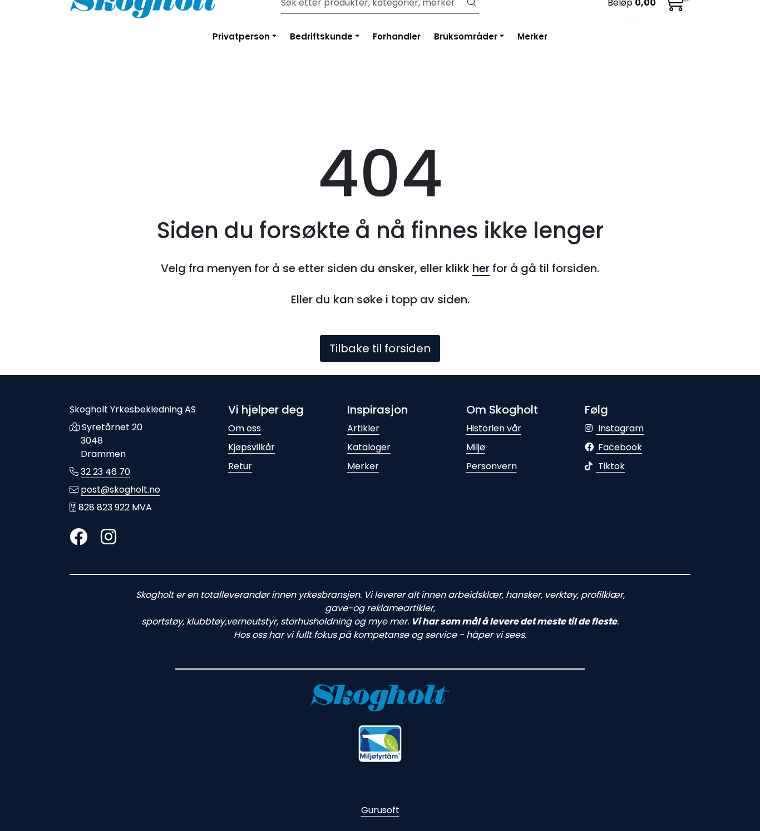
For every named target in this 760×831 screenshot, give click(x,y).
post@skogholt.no (120, 489)
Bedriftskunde (321, 36)
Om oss (244, 428)
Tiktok (610, 466)
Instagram (620, 428)
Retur (240, 466)
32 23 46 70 (105, 471)
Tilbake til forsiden (380, 348)
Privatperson (241, 36)
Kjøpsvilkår (251, 447)
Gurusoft (380, 810)
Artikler (363, 428)
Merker (532, 36)
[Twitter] (78, 537)
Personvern (491, 466)
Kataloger (369, 447)
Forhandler (397, 36)
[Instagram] (108, 537)
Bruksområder (465, 36)
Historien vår (493, 428)
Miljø (475, 447)
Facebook (619, 447)
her (481, 268)
